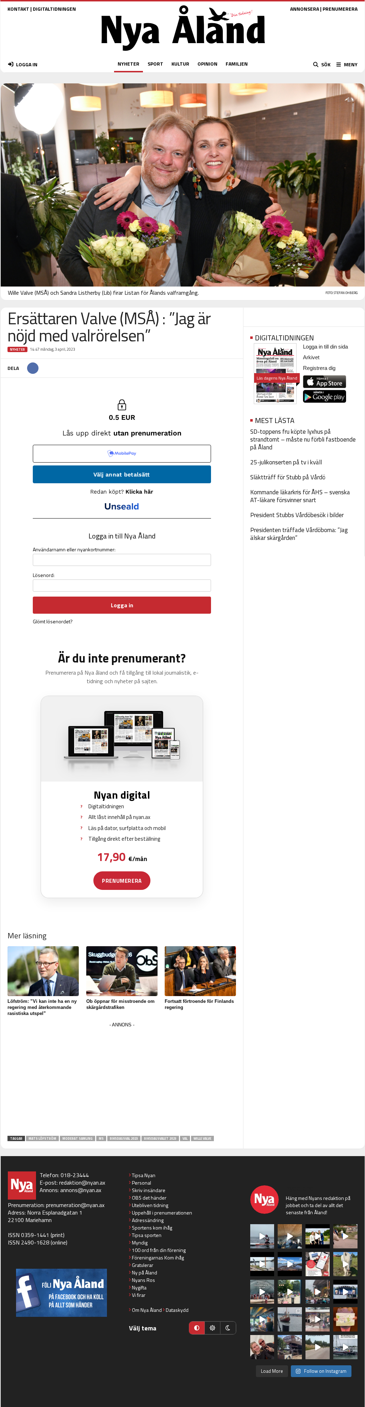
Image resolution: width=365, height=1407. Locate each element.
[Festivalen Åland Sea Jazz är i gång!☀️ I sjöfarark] (290, 1236)
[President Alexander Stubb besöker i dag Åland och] (345, 1236)
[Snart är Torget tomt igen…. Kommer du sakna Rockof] (290, 1292)
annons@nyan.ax (80, 1190)
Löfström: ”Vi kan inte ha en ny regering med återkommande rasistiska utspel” (42, 1007)
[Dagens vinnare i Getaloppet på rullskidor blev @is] (317, 1347)
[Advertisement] (121, 1079)
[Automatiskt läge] (197, 1327)
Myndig (140, 1242)
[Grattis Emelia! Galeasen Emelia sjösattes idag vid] (290, 1319)
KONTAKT (18, 8)
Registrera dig (319, 368)
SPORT (155, 63)
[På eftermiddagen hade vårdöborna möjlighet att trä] (317, 1236)
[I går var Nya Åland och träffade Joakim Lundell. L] (262, 1347)
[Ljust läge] (212, 1327)
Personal (141, 1182)
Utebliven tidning (150, 1205)
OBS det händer (149, 1197)
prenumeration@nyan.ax (75, 1205)
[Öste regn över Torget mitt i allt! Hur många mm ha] (317, 1319)
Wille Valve (202, 1138)
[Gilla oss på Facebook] (61, 1293)
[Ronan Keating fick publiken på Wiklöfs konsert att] (317, 1292)
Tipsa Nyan (143, 1175)
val (184, 1138)
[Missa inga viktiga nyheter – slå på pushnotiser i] (317, 1264)
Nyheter (17, 349)
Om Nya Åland (147, 1310)
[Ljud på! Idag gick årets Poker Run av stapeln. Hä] (345, 1347)
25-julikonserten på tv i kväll (286, 462)
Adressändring (148, 1220)
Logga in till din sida (325, 347)
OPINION (207, 63)
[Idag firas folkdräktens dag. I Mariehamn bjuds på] (262, 1292)
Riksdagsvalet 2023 (160, 1138)
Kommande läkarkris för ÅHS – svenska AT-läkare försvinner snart (300, 496)
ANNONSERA (304, 8)
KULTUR (180, 63)
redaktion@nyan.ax (82, 1182)
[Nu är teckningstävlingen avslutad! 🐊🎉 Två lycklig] (345, 1319)
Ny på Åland (144, 1272)
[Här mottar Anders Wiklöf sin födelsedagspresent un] (262, 1319)
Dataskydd (177, 1310)
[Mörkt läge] (228, 1327)
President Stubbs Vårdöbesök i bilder (297, 515)
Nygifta (139, 1287)
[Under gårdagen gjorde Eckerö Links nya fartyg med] (290, 1264)
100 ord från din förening (159, 1250)
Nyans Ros (143, 1280)
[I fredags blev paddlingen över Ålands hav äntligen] (262, 1236)
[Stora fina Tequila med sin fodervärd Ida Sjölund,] (345, 1264)
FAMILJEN (237, 63)
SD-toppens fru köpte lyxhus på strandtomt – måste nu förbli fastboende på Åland (303, 439)
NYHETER (128, 63)
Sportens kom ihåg (152, 1227)
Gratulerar (142, 1265)
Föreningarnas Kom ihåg (158, 1257)
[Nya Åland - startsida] (183, 52)
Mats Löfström (42, 1138)
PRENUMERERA (340, 8)
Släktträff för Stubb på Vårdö (287, 477)
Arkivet (311, 357)
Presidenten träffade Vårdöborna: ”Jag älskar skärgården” (299, 533)
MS (101, 1138)
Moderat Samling (77, 1138)
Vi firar (138, 1295)
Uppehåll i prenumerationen (162, 1212)
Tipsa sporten (146, 1235)
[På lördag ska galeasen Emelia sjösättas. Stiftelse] (290, 1347)
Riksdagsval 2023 (124, 1138)
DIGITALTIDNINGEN (54, 8)
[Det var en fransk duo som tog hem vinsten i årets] (262, 1264)
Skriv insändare (148, 1190)
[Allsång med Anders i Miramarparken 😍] (345, 1292)
